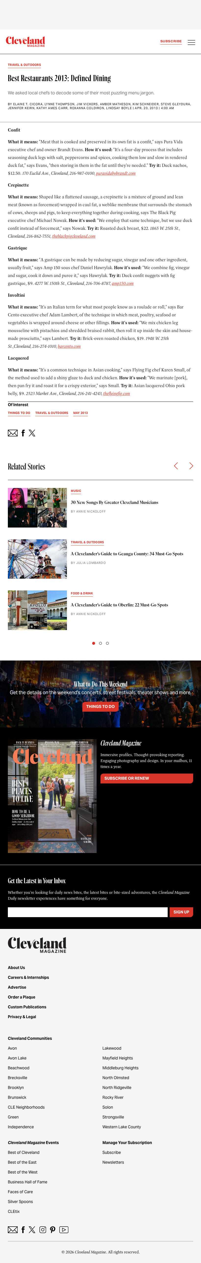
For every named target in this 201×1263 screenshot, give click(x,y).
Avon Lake (17, 1058)
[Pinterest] (52, 1229)
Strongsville (113, 1117)
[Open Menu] (191, 43)
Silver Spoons (20, 1201)
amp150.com (123, 283)
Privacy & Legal (22, 1016)
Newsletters (113, 1162)
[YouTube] (63, 1229)
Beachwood (18, 1068)
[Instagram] (42, 1229)
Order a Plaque (21, 997)
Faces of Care (20, 1191)
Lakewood (111, 1048)
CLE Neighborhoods (26, 1107)
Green (13, 1117)
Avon (12, 1048)
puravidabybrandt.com (116, 173)
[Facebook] (23, 1229)
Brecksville (17, 1077)
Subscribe (171, 41)
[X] (32, 1229)
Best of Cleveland (23, 1152)
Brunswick (17, 1097)
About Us (16, 967)
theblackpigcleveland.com (73, 236)
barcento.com (69, 346)
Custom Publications (27, 1007)
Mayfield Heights (117, 1058)
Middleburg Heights (120, 1068)
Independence (21, 1127)
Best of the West (23, 1172)
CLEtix (14, 1211)
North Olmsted (115, 1077)
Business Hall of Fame (27, 1182)
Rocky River (113, 1097)
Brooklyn (16, 1087)
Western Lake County (121, 1127)
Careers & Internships (28, 977)
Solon (107, 1107)
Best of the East (22, 1162)
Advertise (17, 987)
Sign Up (181, 912)
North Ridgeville (116, 1087)
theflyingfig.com (116, 393)
